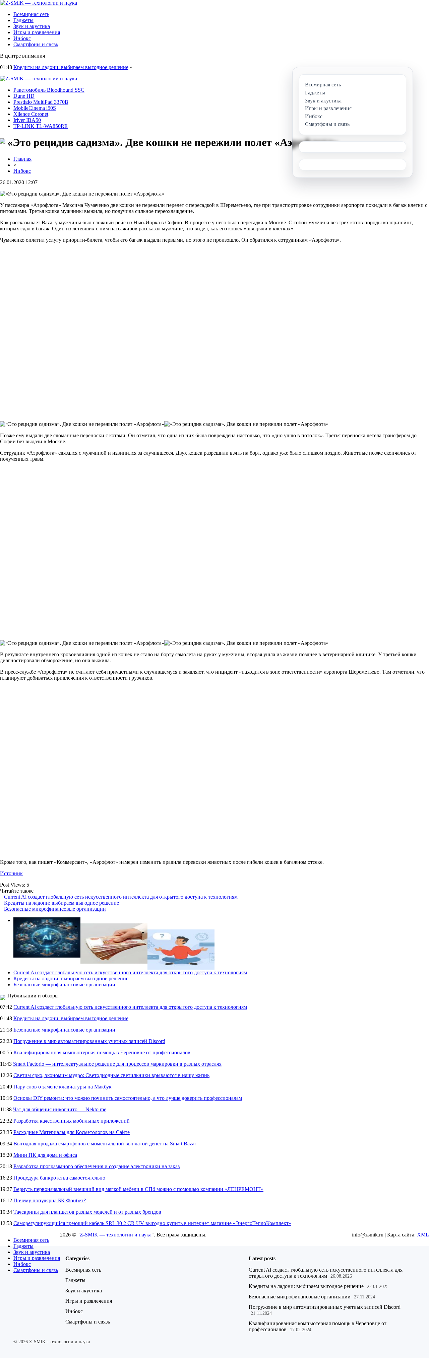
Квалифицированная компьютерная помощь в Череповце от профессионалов (101, 1052)
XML (423, 1234)
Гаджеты (23, 20)
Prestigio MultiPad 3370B (40, 102)
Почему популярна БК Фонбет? (49, 1200)
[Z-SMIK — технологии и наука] (38, 3)
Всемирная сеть (31, 14)
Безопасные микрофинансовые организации (55, 909)
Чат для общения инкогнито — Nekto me (59, 1109)
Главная (22, 159)
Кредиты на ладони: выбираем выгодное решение (70, 67)
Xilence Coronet (30, 114)
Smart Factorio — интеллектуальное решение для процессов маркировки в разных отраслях (117, 1064)
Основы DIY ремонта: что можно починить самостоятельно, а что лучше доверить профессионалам (127, 1098)
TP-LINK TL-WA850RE (40, 126)
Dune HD (24, 96)
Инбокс (22, 38)
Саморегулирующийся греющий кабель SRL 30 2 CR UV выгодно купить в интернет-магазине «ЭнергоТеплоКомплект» (152, 1223)
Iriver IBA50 (27, 120)
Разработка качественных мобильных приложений (71, 1121)
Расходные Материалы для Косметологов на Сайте (71, 1132)
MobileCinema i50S (34, 108)
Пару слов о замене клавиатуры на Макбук (62, 1086)
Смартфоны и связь (35, 44)
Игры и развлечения (36, 32)
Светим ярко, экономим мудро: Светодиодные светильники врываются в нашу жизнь (111, 1075)
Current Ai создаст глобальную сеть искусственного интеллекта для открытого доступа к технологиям (121, 897)
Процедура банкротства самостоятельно (59, 1178)
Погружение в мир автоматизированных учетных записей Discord (89, 1041)
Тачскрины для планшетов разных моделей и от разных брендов (87, 1212)
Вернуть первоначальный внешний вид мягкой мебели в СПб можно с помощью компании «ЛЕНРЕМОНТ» (138, 1189)
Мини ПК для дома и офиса (45, 1155)
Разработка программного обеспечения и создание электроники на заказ (96, 1166)
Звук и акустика (31, 26)
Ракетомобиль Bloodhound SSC (48, 90)
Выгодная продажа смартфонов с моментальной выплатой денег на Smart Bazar (104, 1143)
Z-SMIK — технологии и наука (115, 1234)
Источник (11, 873)
